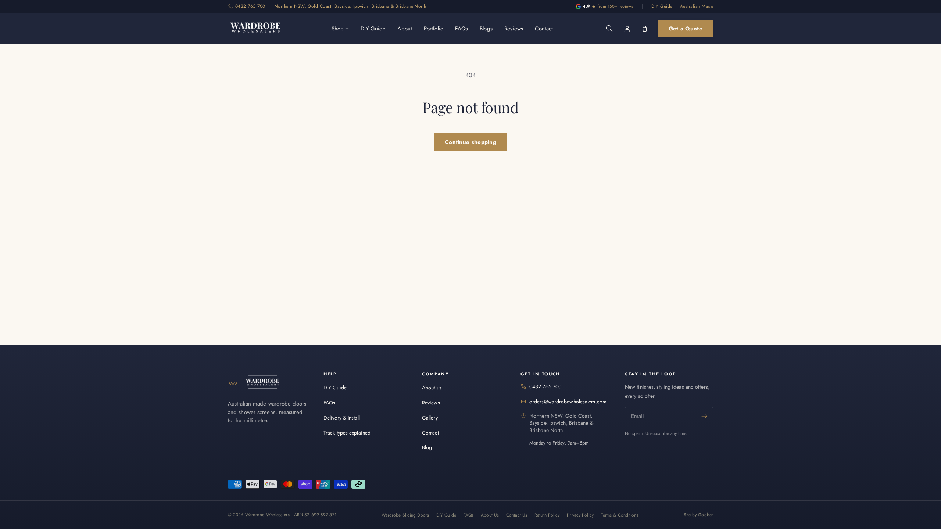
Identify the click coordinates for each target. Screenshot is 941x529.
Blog (427, 447)
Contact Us (516, 515)
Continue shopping (470, 142)
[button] (609, 29)
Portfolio (433, 29)
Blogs (486, 29)
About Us (490, 515)
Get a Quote (685, 29)
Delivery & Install (341, 417)
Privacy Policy (580, 515)
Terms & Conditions (619, 515)
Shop (338, 29)
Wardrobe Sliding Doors (405, 515)
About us (431, 387)
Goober (705, 514)
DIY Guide (661, 6)
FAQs (461, 29)
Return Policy (546, 515)
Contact (544, 29)
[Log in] (627, 29)
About (404, 29)
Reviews (513, 29)
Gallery (430, 417)
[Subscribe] (704, 416)
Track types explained (347, 432)
